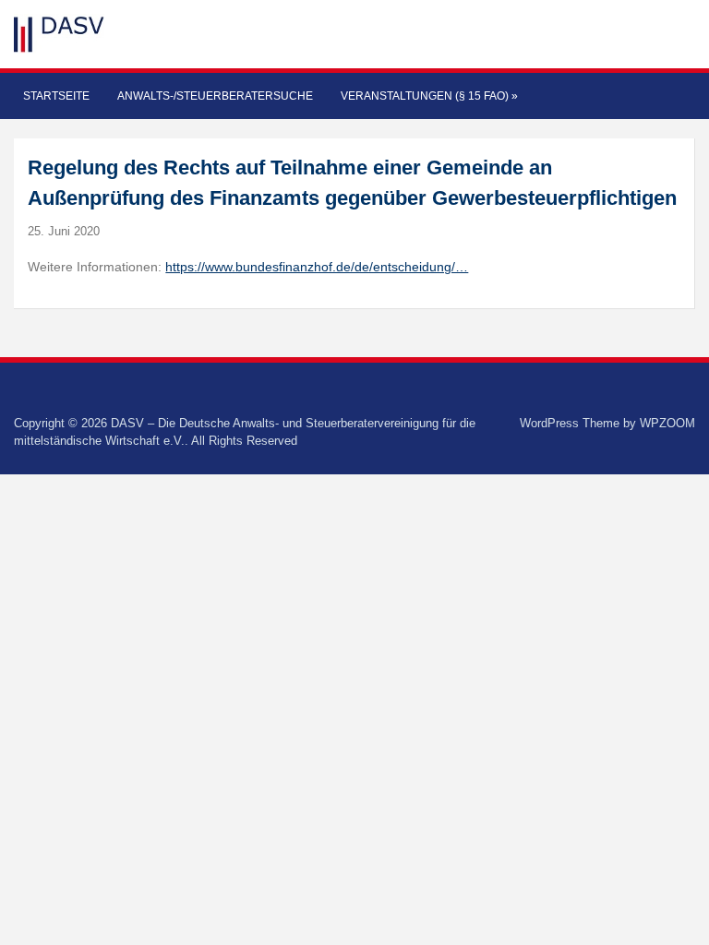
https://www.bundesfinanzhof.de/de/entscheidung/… (316, 266)
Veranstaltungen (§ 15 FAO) (429, 96)
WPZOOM (667, 423)
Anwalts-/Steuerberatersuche (215, 96)
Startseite (56, 96)
